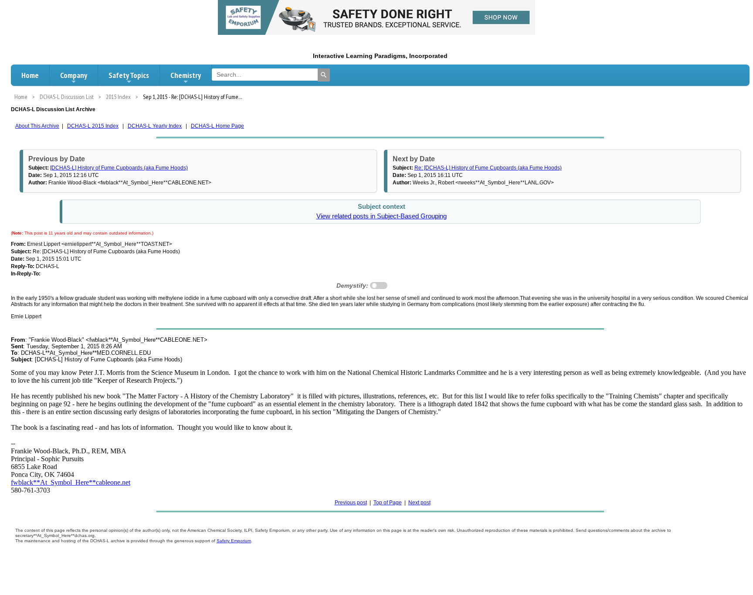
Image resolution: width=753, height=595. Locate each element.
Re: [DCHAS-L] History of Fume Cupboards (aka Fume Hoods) (488, 168)
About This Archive (37, 126)
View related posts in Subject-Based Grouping (381, 216)
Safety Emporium (234, 540)
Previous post (351, 503)
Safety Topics (129, 75)
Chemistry (185, 75)
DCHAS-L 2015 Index (93, 126)
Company (73, 75)
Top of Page (387, 503)
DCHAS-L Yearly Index (155, 126)
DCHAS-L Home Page (217, 126)
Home (30, 75)
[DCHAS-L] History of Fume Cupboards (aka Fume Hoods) (119, 168)
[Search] (324, 75)
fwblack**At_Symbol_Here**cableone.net (70, 482)
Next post (419, 503)
